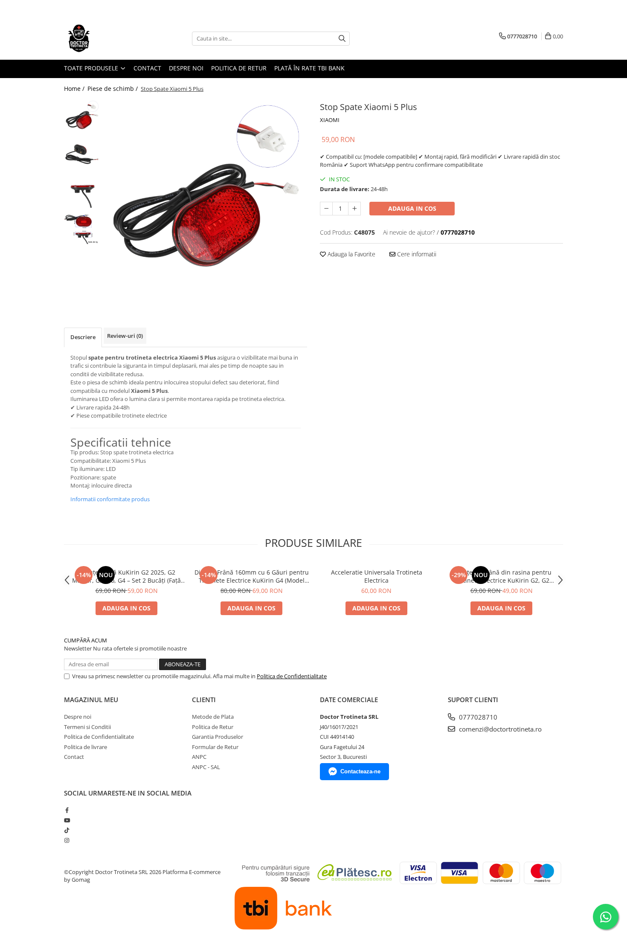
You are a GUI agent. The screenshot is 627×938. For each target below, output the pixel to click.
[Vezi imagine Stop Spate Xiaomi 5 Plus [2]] (82, 190)
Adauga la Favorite (350, 254)
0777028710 (477, 717)
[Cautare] (342, 39)
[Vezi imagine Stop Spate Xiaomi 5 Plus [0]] (82, 117)
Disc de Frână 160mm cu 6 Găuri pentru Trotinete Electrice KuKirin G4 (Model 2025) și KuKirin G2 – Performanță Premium (251, 576)
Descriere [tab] (83, 337)
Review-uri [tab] (125, 336)
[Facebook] (67, 810)
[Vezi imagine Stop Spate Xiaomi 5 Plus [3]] (82, 226)
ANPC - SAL (206, 767)
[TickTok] (67, 830)
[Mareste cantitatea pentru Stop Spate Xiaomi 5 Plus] (354, 208)
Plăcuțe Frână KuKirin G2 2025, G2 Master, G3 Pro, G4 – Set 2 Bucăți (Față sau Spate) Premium (126, 576)
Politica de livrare (85, 747)
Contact (147, 68)
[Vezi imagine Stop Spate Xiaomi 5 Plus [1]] (82, 153)
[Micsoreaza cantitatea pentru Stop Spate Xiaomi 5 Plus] (326, 208)
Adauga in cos (412, 208)
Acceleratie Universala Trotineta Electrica (376, 576)
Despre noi (186, 68)
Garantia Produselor (217, 737)
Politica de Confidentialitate (292, 676)
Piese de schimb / (113, 88)
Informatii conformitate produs (110, 499)
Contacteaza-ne (360, 771)
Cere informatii (415, 254)
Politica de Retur (239, 68)
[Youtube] (67, 820)
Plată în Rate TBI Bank (309, 68)
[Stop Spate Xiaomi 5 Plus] (205, 200)
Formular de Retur (215, 747)
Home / (75, 88)
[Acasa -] (106, 38)
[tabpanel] (205, 200)
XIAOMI (330, 120)
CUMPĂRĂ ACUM (85, 640)
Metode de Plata (213, 716)
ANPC (199, 757)
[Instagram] (67, 840)
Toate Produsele (92, 68)
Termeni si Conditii (87, 727)
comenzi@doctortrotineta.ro (499, 729)
